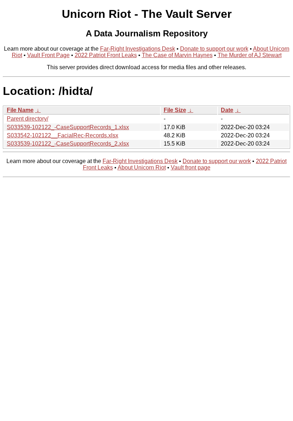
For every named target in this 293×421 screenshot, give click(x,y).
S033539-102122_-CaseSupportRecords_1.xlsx (68, 127)
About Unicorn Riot (142, 167)
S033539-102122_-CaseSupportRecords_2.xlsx (68, 144)
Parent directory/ (27, 119)
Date (227, 110)
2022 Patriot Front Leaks (106, 55)
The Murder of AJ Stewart (250, 55)
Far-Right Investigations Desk (137, 49)
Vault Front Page (48, 55)
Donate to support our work (214, 49)
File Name (20, 110)
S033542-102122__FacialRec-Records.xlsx (62, 135)
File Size (175, 110)
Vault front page (190, 167)
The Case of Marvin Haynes (177, 55)
